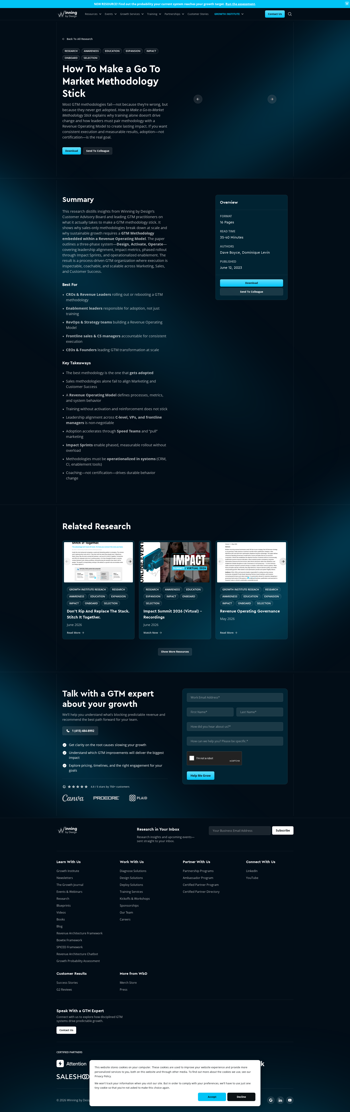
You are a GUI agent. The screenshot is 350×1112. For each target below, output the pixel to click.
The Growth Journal (70, 885)
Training (152, 14)
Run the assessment (240, 4)
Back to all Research (79, 39)
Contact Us (275, 14)
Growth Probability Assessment (78, 961)
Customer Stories (198, 14)
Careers (125, 919)
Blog (60, 926)
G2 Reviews (64, 990)
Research (63, 899)
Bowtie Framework (69, 940)
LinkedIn (252, 871)
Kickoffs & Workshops (135, 899)
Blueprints (64, 906)
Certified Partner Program (201, 885)
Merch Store (128, 983)
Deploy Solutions (131, 885)
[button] (95, 578)
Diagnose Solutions (133, 871)
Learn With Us (69, 862)
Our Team (126, 912)
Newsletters (65, 878)
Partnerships (172, 14)
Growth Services (130, 14)
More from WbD (133, 973)
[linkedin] (280, 1100)
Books (61, 919)
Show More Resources (175, 651)
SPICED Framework (70, 947)
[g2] (271, 1100)
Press (123, 990)
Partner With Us (196, 862)
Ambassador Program (198, 878)
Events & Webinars (69, 892)
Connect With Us (260, 862)
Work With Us (132, 862)
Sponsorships (129, 906)
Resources (91, 14)
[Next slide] (130, 561)
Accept (212, 1097)
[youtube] (289, 1100)
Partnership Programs (198, 871)
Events (109, 14)
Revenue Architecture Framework (79, 933)
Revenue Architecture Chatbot (77, 954)
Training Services (131, 892)
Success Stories (67, 983)
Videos (61, 912)
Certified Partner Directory (201, 892)
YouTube (252, 878)
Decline (241, 1097)
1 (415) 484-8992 (83, 731)
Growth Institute (68, 871)
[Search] (289, 14)
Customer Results (72, 973)
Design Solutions (131, 878)
